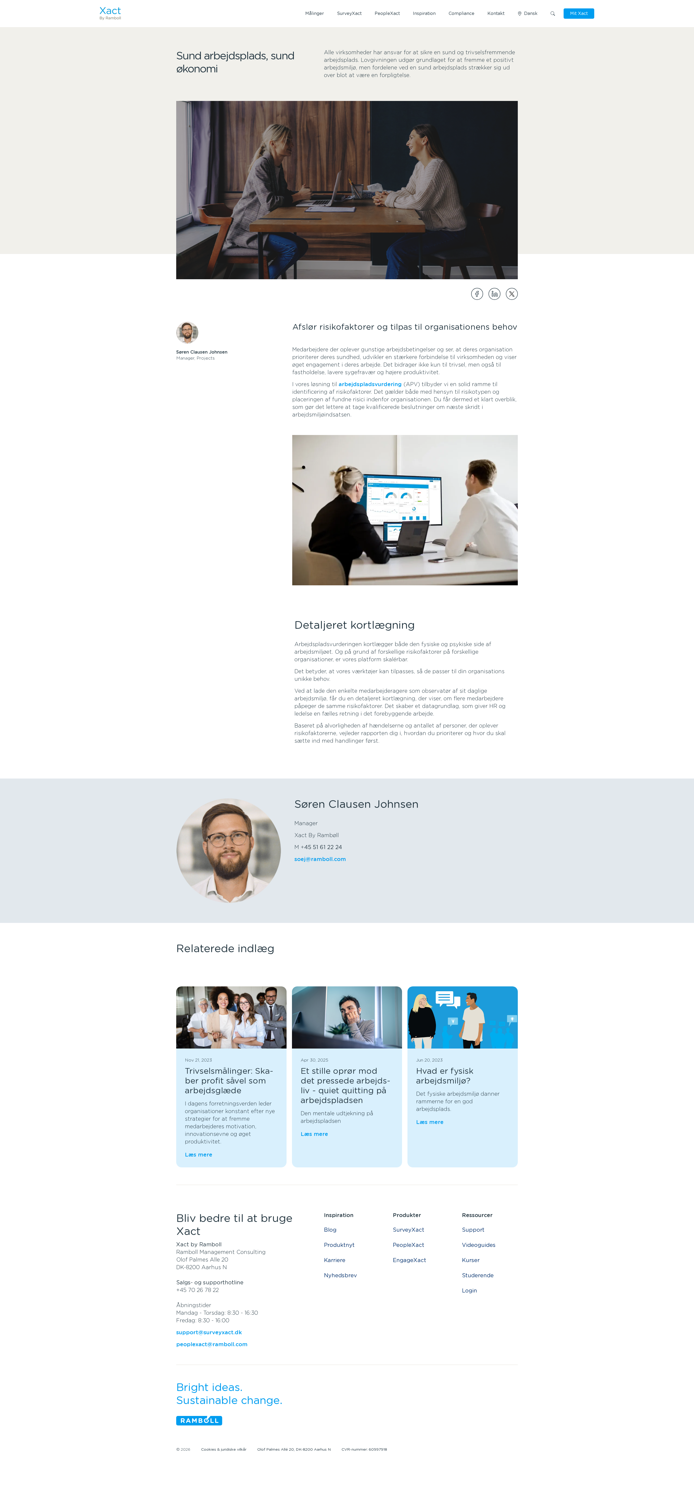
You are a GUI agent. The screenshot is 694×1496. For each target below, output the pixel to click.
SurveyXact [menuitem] (408, 1230)
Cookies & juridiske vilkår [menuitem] (223, 1449)
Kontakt (496, 13)
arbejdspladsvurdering (370, 384)
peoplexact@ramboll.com (212, 1344)
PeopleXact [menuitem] (408, 1245)
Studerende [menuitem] (478, 1275)
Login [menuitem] (469, 1291)
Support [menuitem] (473, 1230)
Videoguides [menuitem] (479, 1245)
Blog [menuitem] (330, 1230)
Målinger (314, 13)
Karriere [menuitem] (334, 1260)
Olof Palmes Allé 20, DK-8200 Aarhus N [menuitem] (294, 1449)
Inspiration (424, 13)
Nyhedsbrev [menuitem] (340, 1275)
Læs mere (198, 1155)
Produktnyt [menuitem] (339, 1245)
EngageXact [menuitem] (409, 1260)
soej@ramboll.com (320, 859)
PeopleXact (387, 13)
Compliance (461, 13)
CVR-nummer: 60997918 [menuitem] (364, 1449)
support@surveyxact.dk (209, 1332)
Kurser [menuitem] (471, 1260)
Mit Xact (579, 13)
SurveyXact (349, 13)
